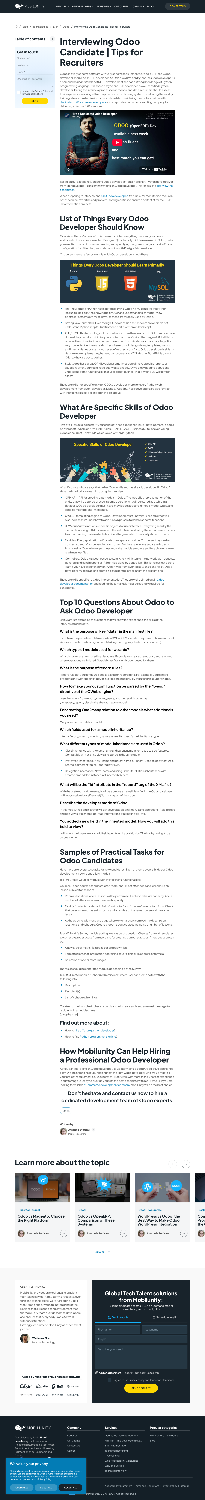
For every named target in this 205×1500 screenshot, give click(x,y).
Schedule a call (166, 1317)
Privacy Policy (41, 91)
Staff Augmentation (116, 1445)
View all (100, 1252)
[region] (46, 1476)
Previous (173, 1164)
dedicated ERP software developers (83, 102)
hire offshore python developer (94, 1030)
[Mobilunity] (29, 6)
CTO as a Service (114, 1465)
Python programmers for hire (98, 1036)
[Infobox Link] (42, 1207)
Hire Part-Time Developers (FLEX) (123, 1440)
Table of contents (30, 39)
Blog (150, 6)
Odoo (66, 26)
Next (186, 1164)
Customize (21, 1487)
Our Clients (121, 6)
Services (61, 6)
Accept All (70, 1487)
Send (35, 100)
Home (16, 26)
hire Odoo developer (114, 196)
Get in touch (27, 52)
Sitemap (185, 1486)
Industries (102, 6)
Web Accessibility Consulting (121, 1460)
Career (71, 1450)
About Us (72, 1435)
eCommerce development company (107, 1084)
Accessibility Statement (118, 1486)
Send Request (141, 1388)
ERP (55, 26)
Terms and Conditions (32, 93)
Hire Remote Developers (164, 1435)
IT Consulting (112, 1455)
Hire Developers (81, 6)
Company (136, 6)
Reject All (46, 1487)
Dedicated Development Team (122, 1435)
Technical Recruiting (116, 1450)
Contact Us (178, 6)
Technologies (40, 26)
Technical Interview (116, 1470)
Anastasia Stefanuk (79, 1129)
